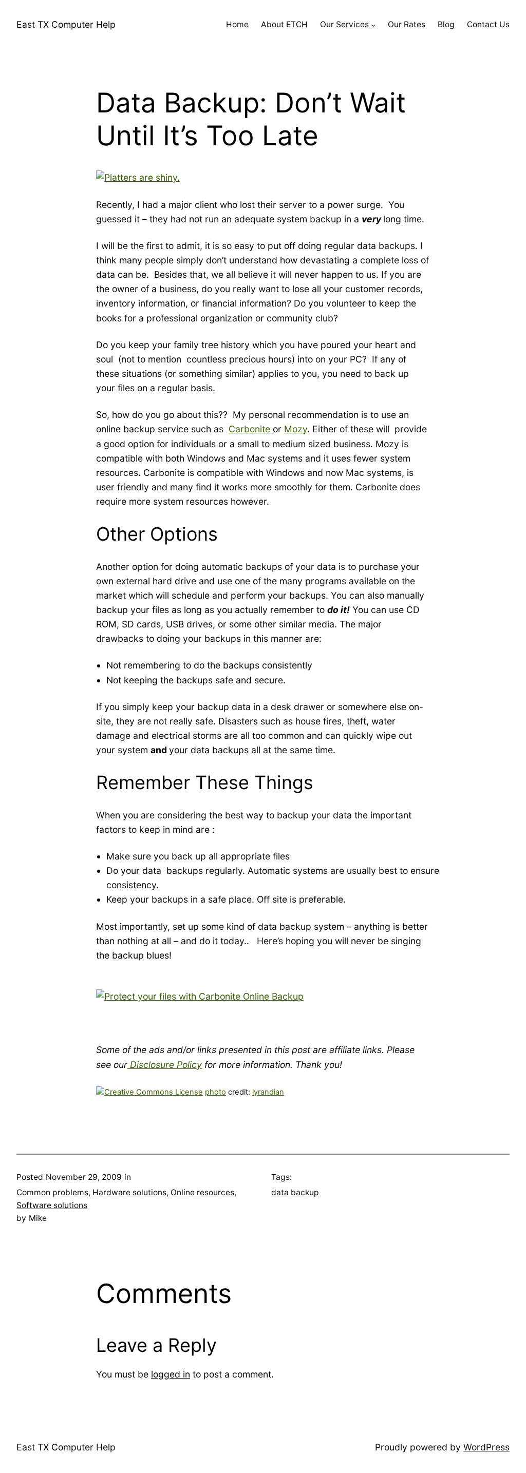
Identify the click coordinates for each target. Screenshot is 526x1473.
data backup (295, 1192)
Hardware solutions (129, 1192)
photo (215, 1092)
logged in (170, 1374)
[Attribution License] (149, 1092)
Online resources (202, 1192)
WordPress (486, 1447)
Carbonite (251, 429)
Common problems (52, 1192)
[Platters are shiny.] (138, 177)
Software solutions (51, 1205)
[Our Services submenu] (373, 25)
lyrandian (268, 1092)
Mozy (295, 429)
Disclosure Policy (164, 1064)
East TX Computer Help (66, 24)
